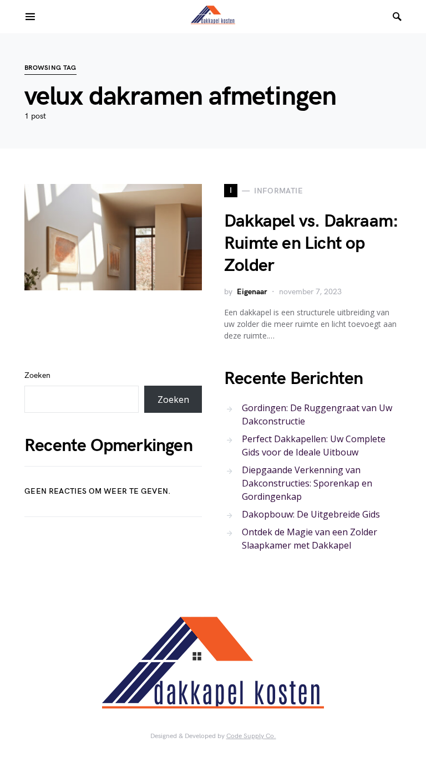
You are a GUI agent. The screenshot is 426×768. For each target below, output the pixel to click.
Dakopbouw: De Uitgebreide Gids (311, 514)
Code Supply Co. (251, 736)
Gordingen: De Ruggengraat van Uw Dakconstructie (317, 414)
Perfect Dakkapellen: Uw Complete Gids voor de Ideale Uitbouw (314, 445)
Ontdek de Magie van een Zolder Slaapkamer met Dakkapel (309, 538)
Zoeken (37, 375)
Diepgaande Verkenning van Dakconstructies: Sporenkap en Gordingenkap (307, 483)
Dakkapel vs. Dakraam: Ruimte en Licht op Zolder (311, 244)
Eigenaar (252, 291)
